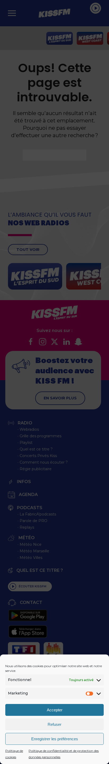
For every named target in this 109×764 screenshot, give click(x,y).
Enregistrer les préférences (54, 739)
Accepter (54, 710)
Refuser (54, 724)
